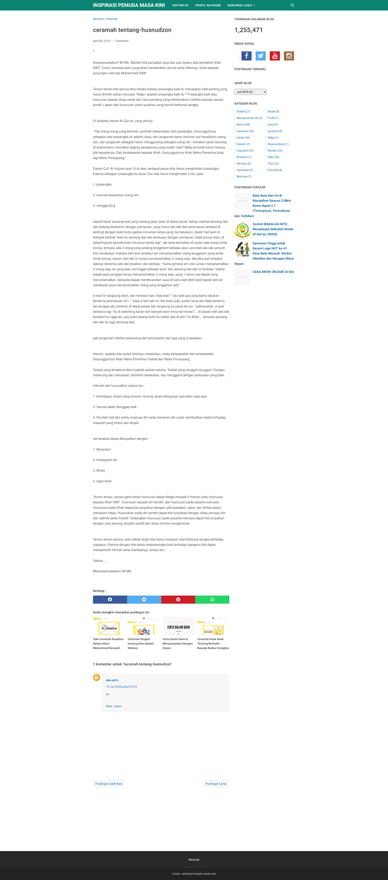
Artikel (243, 111)
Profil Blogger (208, 5)
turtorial (275, 170)
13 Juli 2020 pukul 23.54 (121, 686)
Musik (273, 111)
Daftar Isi (180, 5)
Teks (273, 157)
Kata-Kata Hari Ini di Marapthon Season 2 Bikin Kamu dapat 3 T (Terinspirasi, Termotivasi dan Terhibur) (262, 206)
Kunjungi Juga (240, 5)
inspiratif (245, 150)
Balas (109, 706)
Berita (243, 124)
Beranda (194, 859)
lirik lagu (244, 163)
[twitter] (144, 600)
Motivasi (244, 176)
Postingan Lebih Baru (108, 783)
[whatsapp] (212, 600)
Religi (273, 137)
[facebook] (110, 600)
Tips (273, 163)
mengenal (245, 170)
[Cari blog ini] (292, 5)
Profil (273, 118)
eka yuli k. (112, 680)
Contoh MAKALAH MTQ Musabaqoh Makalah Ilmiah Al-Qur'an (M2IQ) (273, 229)
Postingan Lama (216, 783)
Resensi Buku (278, 144)
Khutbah (244, 157)
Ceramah (245, 131)
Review (275, 150)
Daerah (243, 144)
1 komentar (121, 40)
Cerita (243, 137)
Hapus (118, 706)
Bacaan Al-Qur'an (250, 118)
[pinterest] (178, 600)
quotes (275, 131)
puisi (273, 124)
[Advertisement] (161, 816)
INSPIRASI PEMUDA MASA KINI (129, 5)
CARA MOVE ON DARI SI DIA (273, 272)
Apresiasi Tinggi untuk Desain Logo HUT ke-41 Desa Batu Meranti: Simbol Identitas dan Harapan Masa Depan (264, 253)
